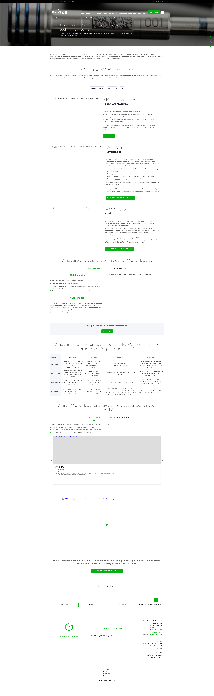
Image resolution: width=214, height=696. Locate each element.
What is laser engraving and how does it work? (68, 17)
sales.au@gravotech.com (153, 634)
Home (52, 17)
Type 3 (91, 628)
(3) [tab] (94, 417)
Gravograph (118, 628)
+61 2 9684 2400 (156, 630)
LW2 (53, 429)
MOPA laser (55, 75)
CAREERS (64, 604)
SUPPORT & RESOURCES (127, 13)
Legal (107, 669)
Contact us (109, 136)
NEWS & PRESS (121, 604)
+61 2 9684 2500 (157, 632)
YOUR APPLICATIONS (110, 13)
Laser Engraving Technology (107, 680)
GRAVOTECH (142, 13)
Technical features (97, 88)
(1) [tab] (120, 417)
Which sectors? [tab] (120, 268)
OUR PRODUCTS (86, 13)
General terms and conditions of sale (107, 678)
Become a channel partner (150, 604)
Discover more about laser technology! (107, 570)
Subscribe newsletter (68, 636)
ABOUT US (92, 604)
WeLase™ (55, 427)
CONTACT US (154, 12)
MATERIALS (97, 13)
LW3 (53, 432)
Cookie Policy (107, 671)
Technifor (105, 628)
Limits (122, 88)
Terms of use (107, 675)
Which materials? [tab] (94, 268)
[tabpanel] (107, 293)
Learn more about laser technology (120, 197)
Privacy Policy (107, 673)
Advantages (112, 88)
